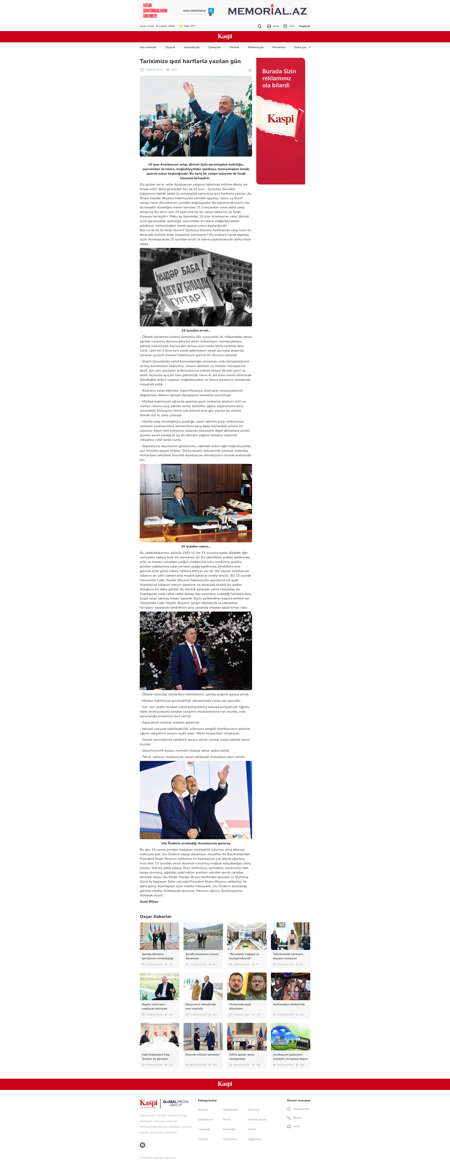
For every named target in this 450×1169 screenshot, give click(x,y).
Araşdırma (230, 1139)
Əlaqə (296, 1118)
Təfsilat (234, 47)
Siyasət (170, 47)
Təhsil (252, 1129)
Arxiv (276, 26)
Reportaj (253, 1110)
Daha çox (300, 47)
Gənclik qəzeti (257, 1119)
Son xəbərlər (148, 47)
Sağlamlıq (254, 1139)
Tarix (292, 26)
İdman (227, 1119)
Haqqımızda (300, 1109)
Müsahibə (278, 47)
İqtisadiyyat (192, 47)
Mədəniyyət (255, 47)
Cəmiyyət (214, 47)
